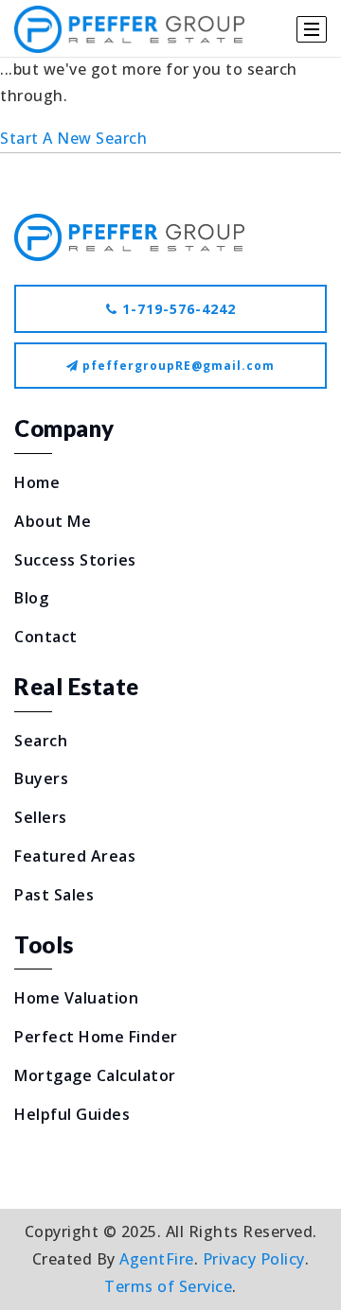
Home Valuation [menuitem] (76, 997)
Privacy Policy (254, 1259)
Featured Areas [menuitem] (74, 856)
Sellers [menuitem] (40, 817)
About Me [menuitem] (52, 521)
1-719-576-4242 (176, 309)
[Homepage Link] (129, 235)
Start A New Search (73, 138)
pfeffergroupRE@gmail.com (178, 366)
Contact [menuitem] (46, 636)
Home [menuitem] (37, 482)
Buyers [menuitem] (41, 778)
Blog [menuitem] (31, 597)
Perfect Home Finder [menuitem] (96, 1036)
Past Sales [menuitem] (54, 894)
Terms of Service (168, 1286)
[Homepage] (129, 29)
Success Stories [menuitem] (75, 560)
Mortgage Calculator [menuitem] (95, 1075)
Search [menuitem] (40, 740)
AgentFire (156, 1259)
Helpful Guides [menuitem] (72, 1114)
